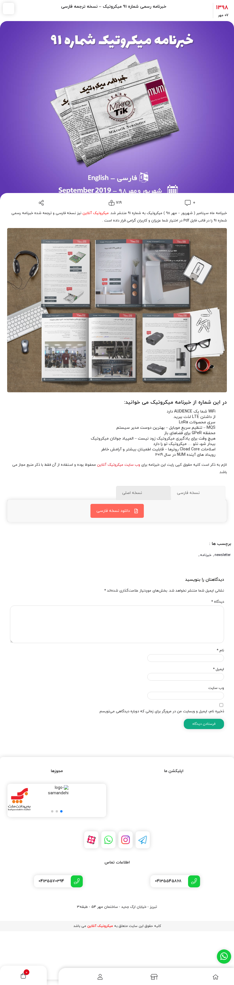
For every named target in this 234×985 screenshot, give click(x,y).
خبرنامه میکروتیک (170, 402)
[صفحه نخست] (203, 976)
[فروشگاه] (145, 976)
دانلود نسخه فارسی (113, 511)
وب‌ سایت (216, 688)
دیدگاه (217, 601)
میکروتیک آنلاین (95, 213)
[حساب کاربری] (88, 976)
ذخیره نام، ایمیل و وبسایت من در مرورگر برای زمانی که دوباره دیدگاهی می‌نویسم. (161, 711)
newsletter (223, 555)
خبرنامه (205, 555)
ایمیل (218, 669)
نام (220, 650)
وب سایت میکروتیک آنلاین (118, 464)
